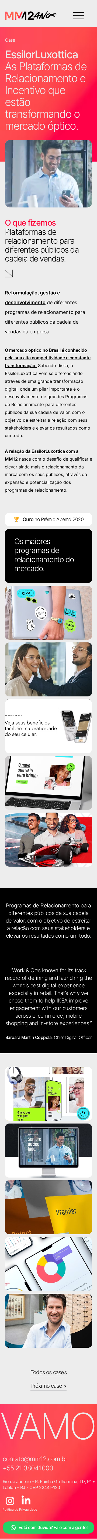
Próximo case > (48, 1386)
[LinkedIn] (26, 1500)
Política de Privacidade (19, 1509)
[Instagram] (10, 1500)
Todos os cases (48, 1372)
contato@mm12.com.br (35, 1459)
